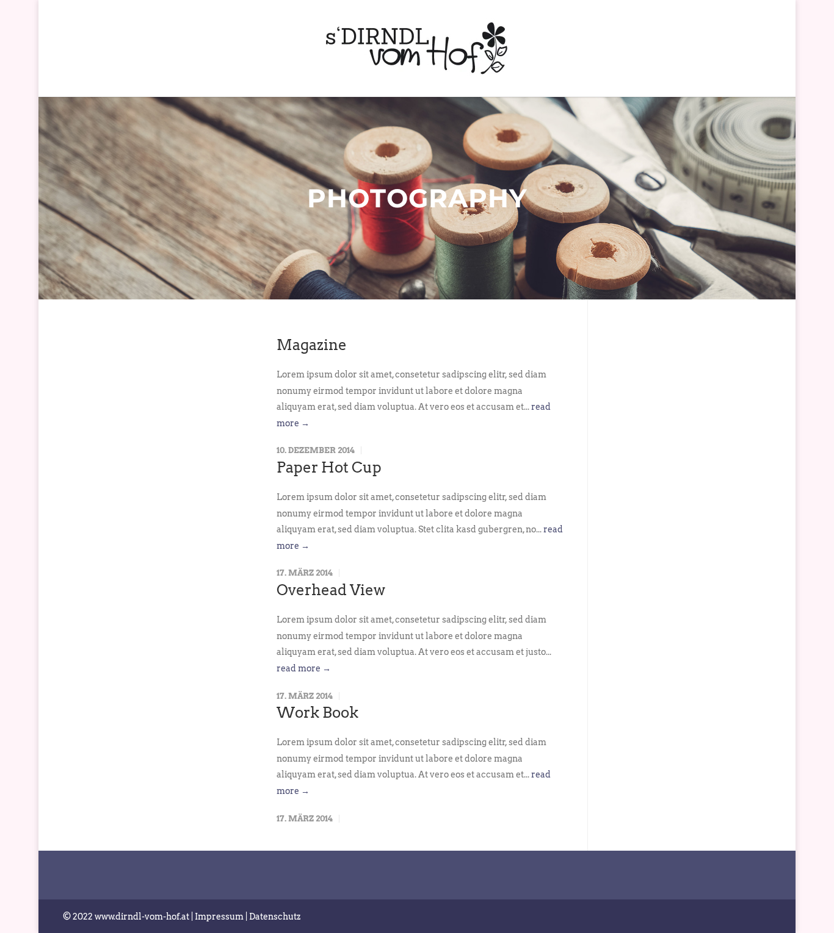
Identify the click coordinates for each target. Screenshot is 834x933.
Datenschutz (274, 916)
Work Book (317, 712)
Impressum (219, 916)
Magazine (312, 345)
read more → (304, 668)
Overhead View (331, 590)
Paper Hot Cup (329, 467)
